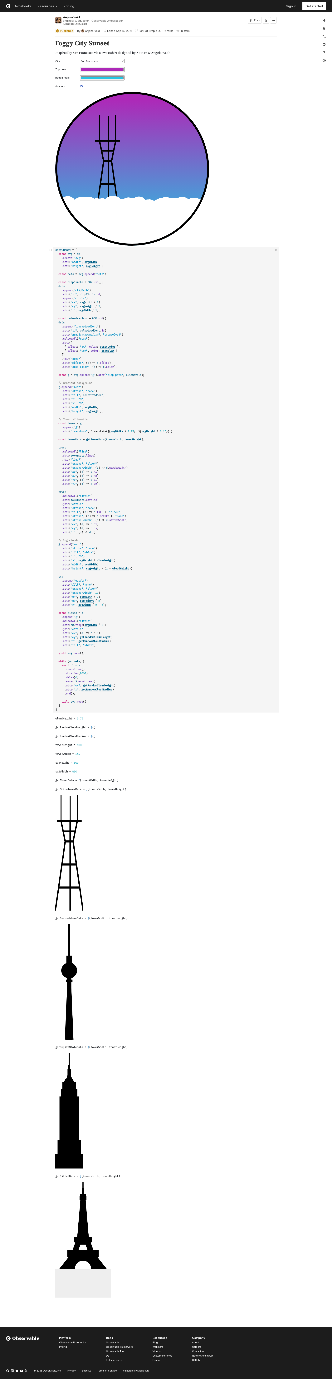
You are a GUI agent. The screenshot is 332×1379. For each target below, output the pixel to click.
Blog (155, 1342)
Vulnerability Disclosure (136, 1370)
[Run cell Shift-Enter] (276, 250)
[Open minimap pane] (324, 36)
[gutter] (26, 48)
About (195, 1342)
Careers (196, 1346)
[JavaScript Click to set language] (51, 480)
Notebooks (23, 6)
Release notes (114, 1360)
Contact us (198, 1351)
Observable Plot (115, 1351)
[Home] (22, 1349)
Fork (257, 20)
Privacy (71, 1370)
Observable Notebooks (72, 1342)
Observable (113, 1342)
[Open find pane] (324, 52)
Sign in (291, 6)
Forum (156, 1360)
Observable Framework (119, 1346)
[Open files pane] (324, 20)
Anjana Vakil (71, 17)
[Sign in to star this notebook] (266, 20)
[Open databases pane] (324, 28)
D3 (107, 1355)
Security (86, 1370)
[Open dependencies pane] (324, 44)
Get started (314, 6)
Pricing (69, 6)
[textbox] (166, 480)
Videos (157, 1351)
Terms (107, 1370)
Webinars (158, 1346)
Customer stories (162, 1355)
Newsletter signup (202, 1355)
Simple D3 (155, 30)
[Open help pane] (324, 60)
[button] (50, 38)
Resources (46, 6)
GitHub (196, 1360)
